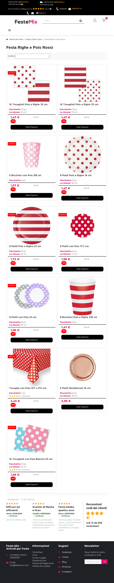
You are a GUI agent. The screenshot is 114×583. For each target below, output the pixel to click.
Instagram (67, 571)
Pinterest (66, 567)
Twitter (65, 557)
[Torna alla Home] (7, 40)
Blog (64, 562)
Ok (104, 561)
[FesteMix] (26, 21)
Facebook (66, 552)
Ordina (11, 56)
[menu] (95, 20)
